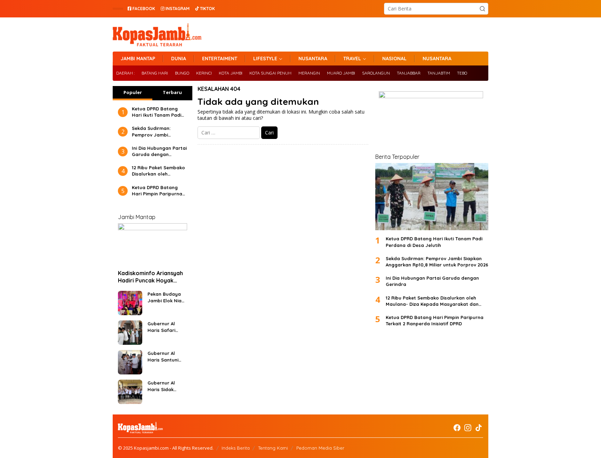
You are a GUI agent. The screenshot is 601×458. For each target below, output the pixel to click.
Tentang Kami (273, 448)
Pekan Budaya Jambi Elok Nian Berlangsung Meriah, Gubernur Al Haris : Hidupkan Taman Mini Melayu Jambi (166, 297)
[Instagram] (467, 427)
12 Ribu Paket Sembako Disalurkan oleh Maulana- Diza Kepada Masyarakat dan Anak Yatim (158, 171)
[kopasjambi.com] (157, 34)
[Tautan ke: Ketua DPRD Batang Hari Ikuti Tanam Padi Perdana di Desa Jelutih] (431, 196)
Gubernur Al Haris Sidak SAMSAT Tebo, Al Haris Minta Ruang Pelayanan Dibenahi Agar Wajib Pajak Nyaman (165, 386)
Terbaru (172, 92)
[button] (482, 9)
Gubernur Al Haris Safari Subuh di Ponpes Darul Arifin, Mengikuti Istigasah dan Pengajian (166, 327)
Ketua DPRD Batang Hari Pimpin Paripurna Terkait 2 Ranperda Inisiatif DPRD (157, 191)
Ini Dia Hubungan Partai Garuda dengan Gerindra (159, 151)
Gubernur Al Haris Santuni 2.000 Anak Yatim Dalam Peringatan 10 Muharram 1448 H (164, 356)
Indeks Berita (236, 448)
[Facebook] (457, 427)
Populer (132, 92)
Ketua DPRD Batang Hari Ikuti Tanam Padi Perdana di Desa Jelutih (156, 112)
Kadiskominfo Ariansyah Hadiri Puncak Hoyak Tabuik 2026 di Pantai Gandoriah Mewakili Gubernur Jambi (150, 277)
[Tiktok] (478, 427)
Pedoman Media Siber (320, 448)
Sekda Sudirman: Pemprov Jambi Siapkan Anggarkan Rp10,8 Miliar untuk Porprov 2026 (154, 131)
